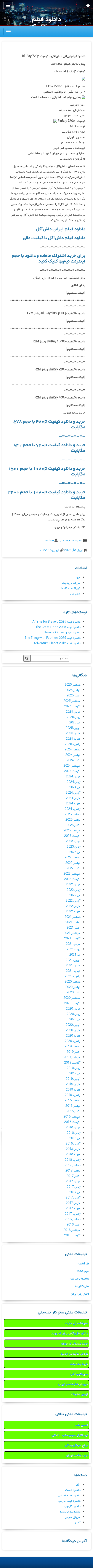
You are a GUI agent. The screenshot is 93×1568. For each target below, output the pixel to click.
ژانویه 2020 (72, 1041)
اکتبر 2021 (73, 927)
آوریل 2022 (73, 900)
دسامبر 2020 (72, 981)
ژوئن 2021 (73, 949)
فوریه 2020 (73, 1035)
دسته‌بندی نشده (70, 1511)
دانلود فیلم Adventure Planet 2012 (57, 643)
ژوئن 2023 (73, 846)
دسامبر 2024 (72, 749)
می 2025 (74, 722)
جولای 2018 (73, 1127)
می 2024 (74, 787)
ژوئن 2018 (73, 1132)
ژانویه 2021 (72, 976)
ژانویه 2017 (72, 1213)
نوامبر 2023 (73, 819)
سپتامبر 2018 (72, 1116)
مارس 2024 (73, 798)
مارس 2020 (73, 1030)
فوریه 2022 (73, 911)
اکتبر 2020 (73, 992)
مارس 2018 (73, 1149)
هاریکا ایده (82, 1286)
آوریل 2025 (73, 728)
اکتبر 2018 (73, 1111)
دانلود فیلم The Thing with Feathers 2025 (52, 638)
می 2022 (74, 895)
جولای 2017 (73, 1181)
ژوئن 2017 (73, 1186)
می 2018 (74, 1138)
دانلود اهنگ (72, 1490)
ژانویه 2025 (72, 744)
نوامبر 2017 (73, 1170)
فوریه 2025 (73, 738)
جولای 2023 (73, 841)
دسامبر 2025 (72, 684)
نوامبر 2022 (73, 863)
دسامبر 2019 (72, 1046)
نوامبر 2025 (73, 690)
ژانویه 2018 (72, 1159)
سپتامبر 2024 (72, 765)
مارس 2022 (73, 906)
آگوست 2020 (72, 1003)
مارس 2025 (73, 733)
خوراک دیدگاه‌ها (70, 588)
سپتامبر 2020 (72, 998)
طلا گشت (84, 1263)
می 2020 (74, 1019)
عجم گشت (83, 1271)
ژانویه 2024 (72, 809)
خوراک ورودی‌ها (71, 582)
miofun (49, 540)
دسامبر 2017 (72, 1165)
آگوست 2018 (72, 1122)
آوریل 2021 (73, 960)
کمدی (77, 1522)
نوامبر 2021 (73, 922)
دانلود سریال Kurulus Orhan (62, 632)
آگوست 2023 (72, 836)
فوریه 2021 (73, 971)
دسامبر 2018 (72, 1100)
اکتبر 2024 (73, 760)
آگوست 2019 (72, 1062)
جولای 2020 (73, 1008)
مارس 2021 (73, 965)
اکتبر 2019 (73, 1052)
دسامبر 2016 (72, 1219)
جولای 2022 (73, 884)
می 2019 (74, 1073)
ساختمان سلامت (80, 1278)
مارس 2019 (73, 1084)
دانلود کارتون (72, 1506)
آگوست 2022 (72, 879)
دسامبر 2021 (72, 917)
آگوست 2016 (72, 1235)
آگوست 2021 (72, 938)
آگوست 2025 (72, 706)
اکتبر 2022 (73, 868)
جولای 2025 (73, 711)
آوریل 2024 (73, 792)
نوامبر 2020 (73, 987)
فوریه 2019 (73, 1089)
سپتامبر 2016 (72, 1230)
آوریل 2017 (73, 1197)
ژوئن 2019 (73, 1068)
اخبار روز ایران (80, 1293)
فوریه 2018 (73, 1154)
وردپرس (75, 593)
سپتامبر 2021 (72, 933)
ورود (77, 577)
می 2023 (74, 852)
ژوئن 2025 (73, 717)
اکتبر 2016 (73, 1224)
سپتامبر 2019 (72, 1057)
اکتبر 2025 (73, 695)
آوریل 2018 (73, 1143)
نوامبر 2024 (73, 755)
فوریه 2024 (73, 803)
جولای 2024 (73, 776)
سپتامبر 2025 (72, 701)
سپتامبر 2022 (72, 873)
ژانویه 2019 (72, 1095)
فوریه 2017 (73, 1208)
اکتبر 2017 (73, 1176)
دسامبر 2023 (72, 814)
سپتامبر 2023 (72, 830)
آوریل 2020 (73, 1025)
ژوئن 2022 (73, 890)
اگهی (77, 1484)
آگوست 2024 (72, 771)
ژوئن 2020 (73, 1014)
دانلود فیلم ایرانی (69, 1495)
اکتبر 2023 (73, 825)
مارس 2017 (73, 1203)
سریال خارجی (72, 1517)
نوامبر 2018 (73, 1105)
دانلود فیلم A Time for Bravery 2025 (56, 621)
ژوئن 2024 (73, 782)
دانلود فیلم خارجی (71, 540)
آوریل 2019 (73, 1079)
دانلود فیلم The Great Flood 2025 (57, 627)
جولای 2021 (73, 944)
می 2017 (74, 1192)
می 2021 (74, 954)
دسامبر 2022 (72, 857)
